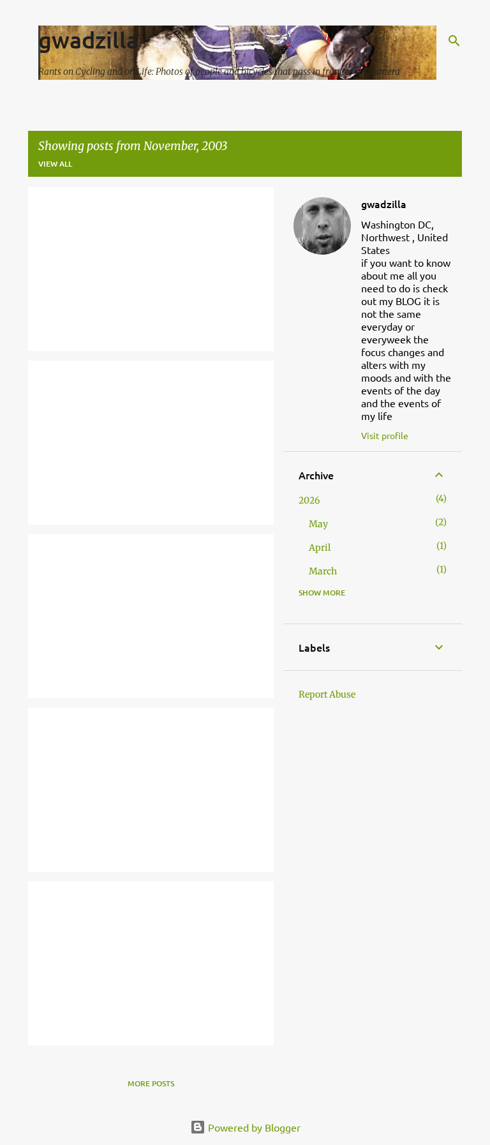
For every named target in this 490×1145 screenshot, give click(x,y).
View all (55, 163)
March (323, 571)
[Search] (454, 41)
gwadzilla (88, 40)
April (319, 547)
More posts (151, 1083)
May (318, 524)
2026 (309, 500)
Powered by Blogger (253, 1127)
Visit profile (384, 435)
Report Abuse (327, 694)
